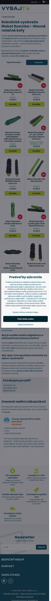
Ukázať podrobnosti (25, 325)
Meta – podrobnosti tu (29, 299)
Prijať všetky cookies (25, 319)
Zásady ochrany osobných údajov (25, 312)
